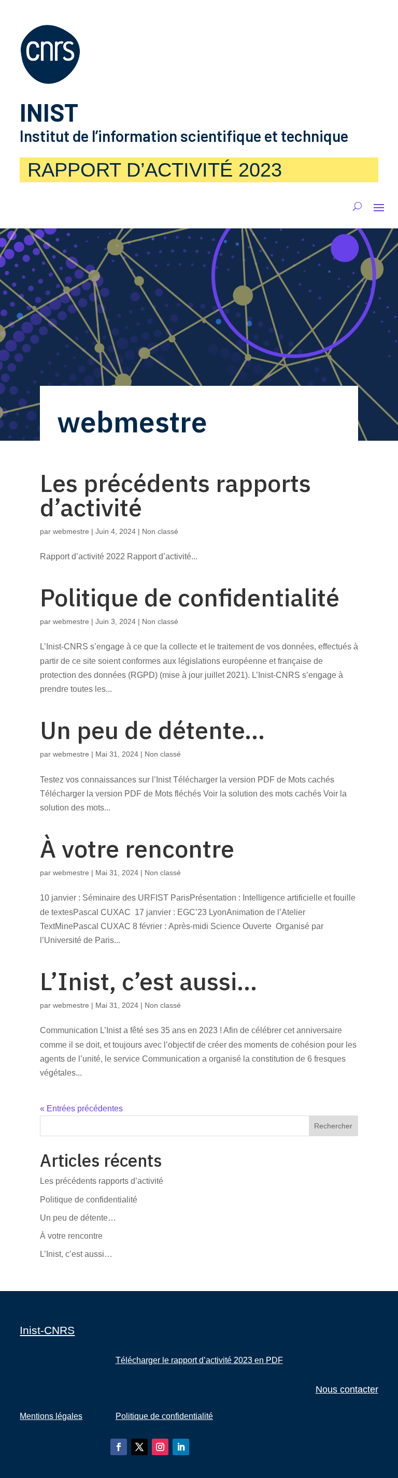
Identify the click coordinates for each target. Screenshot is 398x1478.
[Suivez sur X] (139, 1447)
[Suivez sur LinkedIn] (181, 1447)
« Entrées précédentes (81, 1108)
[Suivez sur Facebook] (118, 1447)
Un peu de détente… (152, 730)
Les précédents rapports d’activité (175, 495)
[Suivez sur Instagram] (160, 1447)
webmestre (71, 531)
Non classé (160, 531)
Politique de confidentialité (189, 597)
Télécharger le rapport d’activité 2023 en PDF (199, 1360)
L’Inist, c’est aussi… (148, 981)
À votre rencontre (137, 848)
